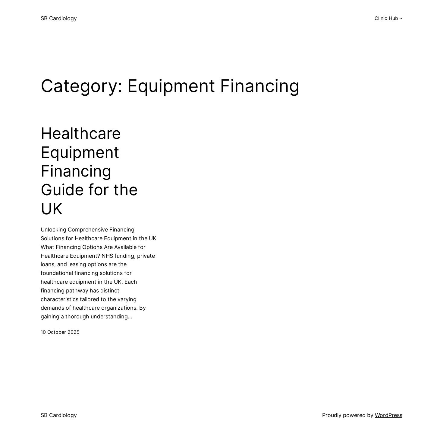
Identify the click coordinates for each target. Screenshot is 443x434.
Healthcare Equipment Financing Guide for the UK (89, 171)
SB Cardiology (59, 18)
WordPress (388, 415)
